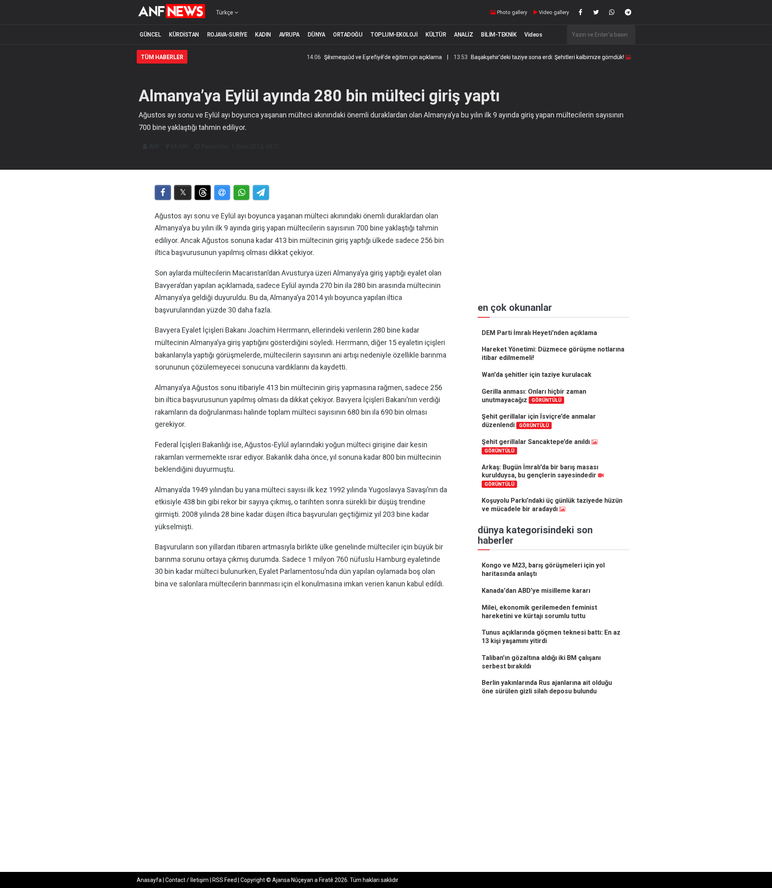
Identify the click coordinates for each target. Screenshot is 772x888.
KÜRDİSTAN (184, 34)
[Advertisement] (302, 679)
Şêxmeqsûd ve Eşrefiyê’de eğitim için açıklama (358, 57)
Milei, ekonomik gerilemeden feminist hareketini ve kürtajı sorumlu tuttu (539, 612)
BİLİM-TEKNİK (498, 34)
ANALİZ (463, 34)
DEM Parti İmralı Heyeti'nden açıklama (539, 333)
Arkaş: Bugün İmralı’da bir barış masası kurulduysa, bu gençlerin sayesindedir (540, 475)
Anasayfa (149, 880)
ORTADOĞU (347, 34)
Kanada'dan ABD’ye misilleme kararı (536, 590)
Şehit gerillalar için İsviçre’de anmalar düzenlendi (539, 421)
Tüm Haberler (162, 57)
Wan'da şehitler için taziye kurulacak (536, 374)
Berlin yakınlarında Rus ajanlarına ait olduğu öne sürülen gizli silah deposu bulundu (547, 687)
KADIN (263, 34)
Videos (533, 34)
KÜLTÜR (435, 34)
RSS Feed (224, 880)
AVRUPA (289, 34)
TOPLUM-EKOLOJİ (393, 34)
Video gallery (553, 12)
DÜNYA (316, 34)
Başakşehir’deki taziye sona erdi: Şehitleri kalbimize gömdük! (523, 57)
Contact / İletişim (187, 880)
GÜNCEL (150, 34)
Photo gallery (511, 12)
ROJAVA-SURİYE (227, 34)
